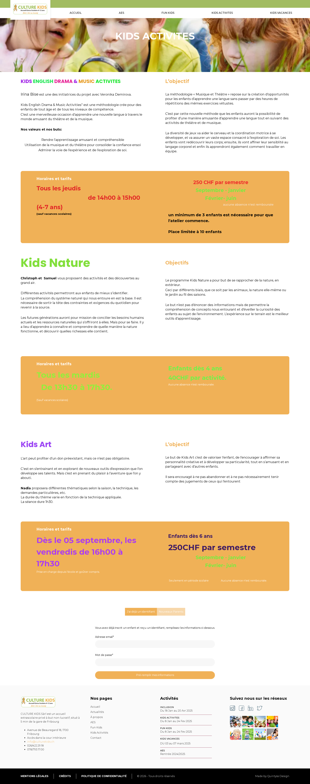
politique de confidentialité (104, 776)
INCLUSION (167, 707)
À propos (96, 717)
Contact (95, 737)
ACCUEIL (76, 12)
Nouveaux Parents (171, 611)
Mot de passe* (104, 655)
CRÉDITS (65, 776)
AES (121, 12)
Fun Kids (96, 727)
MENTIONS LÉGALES (34, 776)
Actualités (97, 711)
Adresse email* (104, 636)
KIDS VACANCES (281, 12)
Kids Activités (99, 732)
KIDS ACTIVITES (222, 12)
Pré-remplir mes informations (155, 675)
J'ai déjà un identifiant (141, 611)
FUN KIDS (167, 12)
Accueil (95, 706)
